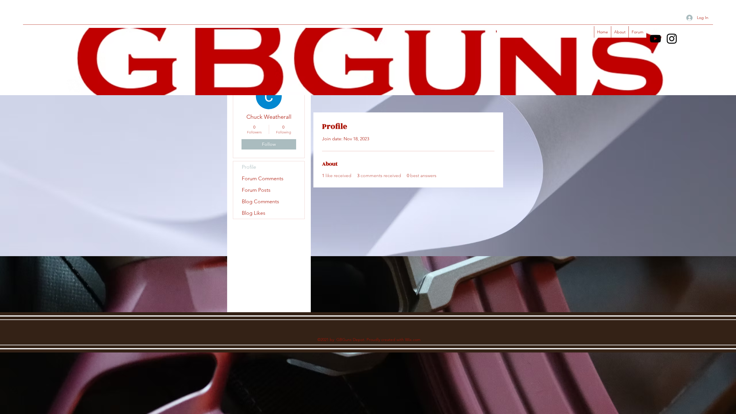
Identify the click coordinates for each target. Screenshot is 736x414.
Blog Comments (260, 201)
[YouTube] (655, 38)
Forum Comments (262, 178)
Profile (249, 167)
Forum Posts (256, 190)
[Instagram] (671, 38)
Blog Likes (253, 213)
